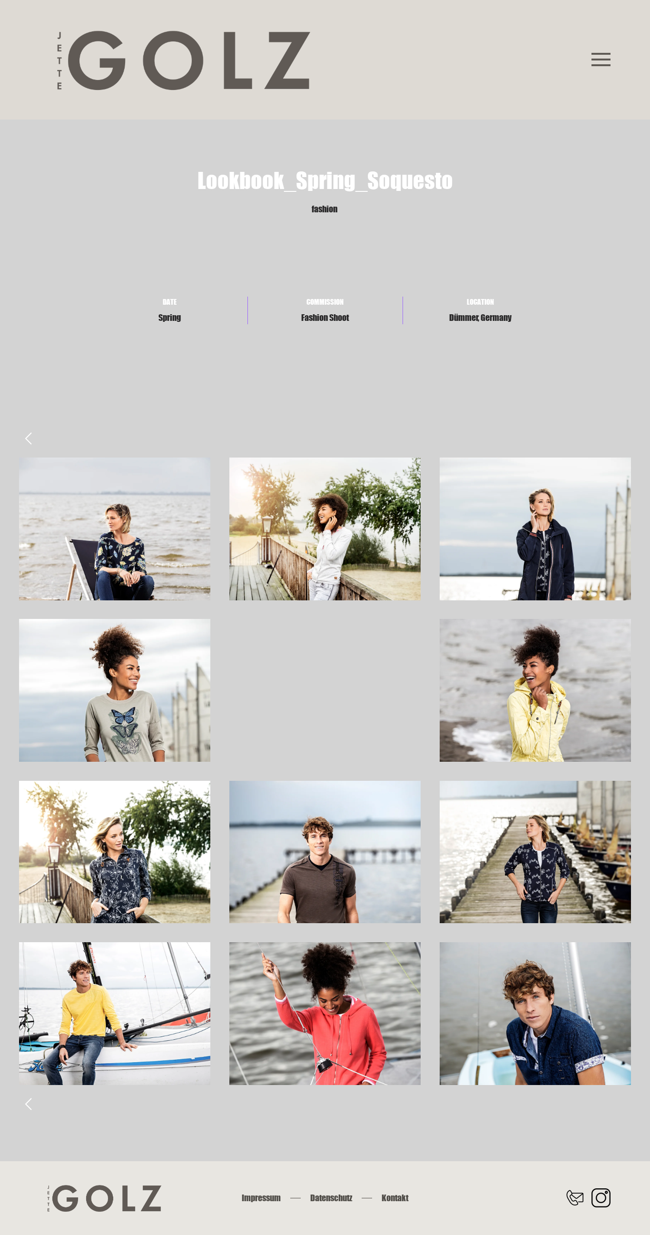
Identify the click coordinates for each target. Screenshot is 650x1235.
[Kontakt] (574, 1197)
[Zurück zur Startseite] (182, 60)
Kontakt (395, 1198)
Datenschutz (331, 1198)
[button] (601, 60)
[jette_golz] (601, 1197)
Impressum (261, 1198)
